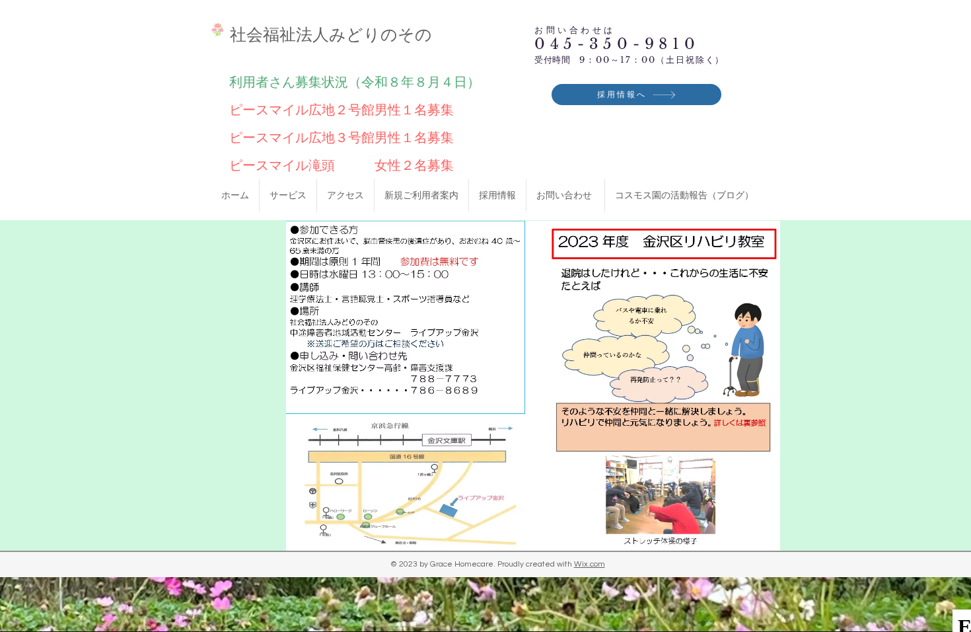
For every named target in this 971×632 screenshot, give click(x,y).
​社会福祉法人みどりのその (331, 34)
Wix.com (589, 564)
